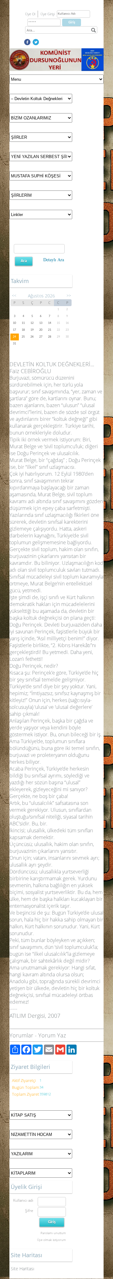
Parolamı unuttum (53, 1233)
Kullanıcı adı (23, 1200)
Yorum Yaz (52, 1035)
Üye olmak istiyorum (51, 1240)
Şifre (29, 1210)
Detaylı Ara (53, 259)
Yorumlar (21, 1035)
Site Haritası (22, 1269)
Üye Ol (30, 14)
